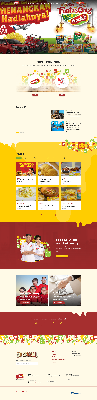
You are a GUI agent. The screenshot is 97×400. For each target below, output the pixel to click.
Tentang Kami (49, 3)
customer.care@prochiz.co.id (35, 383)
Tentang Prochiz (25, 303)
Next (93, 27)
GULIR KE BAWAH (16, 52)
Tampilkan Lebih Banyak (48, 216)
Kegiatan (74, 352)
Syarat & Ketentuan (76, 356)
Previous (4, 27)
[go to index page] (16, 3)
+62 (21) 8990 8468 (52, 382)
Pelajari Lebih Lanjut (58, 303)
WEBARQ (40, 395)
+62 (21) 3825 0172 (32, 381)
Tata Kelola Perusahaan (58, 3)
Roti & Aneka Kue (69, 159)
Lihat (35, 95)
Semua (18, 159)
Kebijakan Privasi (76, 354)
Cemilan (28, 159)
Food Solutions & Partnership (38, 3)
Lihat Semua (77, 108)
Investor (66, 3)
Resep (29, 3)
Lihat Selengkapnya (62, 257)
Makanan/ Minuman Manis (54, 159)
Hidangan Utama (39, 159)
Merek (25, 3)
